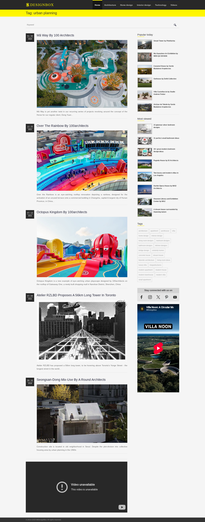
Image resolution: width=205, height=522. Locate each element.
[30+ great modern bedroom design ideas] (145, 155)
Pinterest (166, 297)
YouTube (175, 297)
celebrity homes (158, 250)
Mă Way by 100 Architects (55, 35)
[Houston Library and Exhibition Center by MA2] (145, 204)
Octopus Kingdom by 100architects (62, 212)
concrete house (144, 255)
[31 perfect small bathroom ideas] (145, 143)
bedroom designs (163, 241)
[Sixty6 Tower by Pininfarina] (145, 48)
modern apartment (146, 270)
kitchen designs (161, 245)
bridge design (144, 250)
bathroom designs (145, 245)
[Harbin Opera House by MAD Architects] (145, 193)
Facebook (141, 297)
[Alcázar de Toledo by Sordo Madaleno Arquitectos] (145, 110)
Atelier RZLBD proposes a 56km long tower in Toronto (76, 295)
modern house (161, 270)
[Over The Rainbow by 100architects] (82, 189)
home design (144, 236)
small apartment (145, 280)
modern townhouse (146, 275)
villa (173, 231)
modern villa (161, 275)
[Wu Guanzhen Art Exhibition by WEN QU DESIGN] (145, 60)
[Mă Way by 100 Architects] (82, 106)
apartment (154, 231)
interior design (156, 236)
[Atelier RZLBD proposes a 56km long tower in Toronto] (82, 360)
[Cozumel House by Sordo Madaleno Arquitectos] (145, 73)
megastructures (155, 265)
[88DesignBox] (42, 6)
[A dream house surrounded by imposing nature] (145, 215)
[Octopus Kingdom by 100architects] (82, 275)
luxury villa (143, 265)
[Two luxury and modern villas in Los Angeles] (145, 180)
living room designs (146, 241)
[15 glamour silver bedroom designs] (145, 132)
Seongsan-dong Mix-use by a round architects (71, 379)
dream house (158, 255)
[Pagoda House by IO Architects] (145, 167)
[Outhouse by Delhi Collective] (145, 86)
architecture (143, 231)
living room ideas (163, 260)
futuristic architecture (146, 260)
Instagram (150, 297)
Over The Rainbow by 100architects (63, 126)
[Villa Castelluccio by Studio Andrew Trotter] (145, 99)
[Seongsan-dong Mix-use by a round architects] (82, 441)
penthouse (165, 231)
